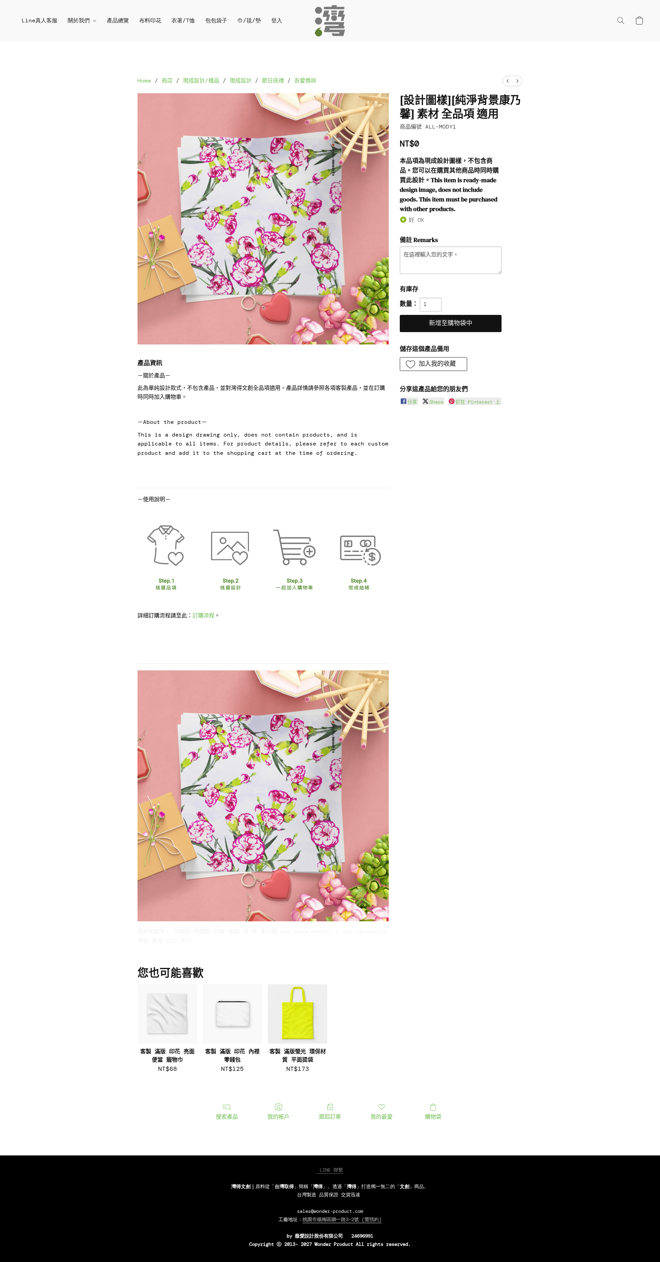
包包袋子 (216, 20)
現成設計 (241, 80)
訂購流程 (203, 615)
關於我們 (80, 20)
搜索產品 (227, 1116)
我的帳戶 (278, 1116)
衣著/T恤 (183, 20)
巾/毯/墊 (249, 20)
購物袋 (433, 1116)
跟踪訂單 (330, 1116)
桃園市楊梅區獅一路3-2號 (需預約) (342, 1219)
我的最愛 (382, 1116)
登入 (276, 20)
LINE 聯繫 (330, 1170)
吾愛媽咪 (305, 80)
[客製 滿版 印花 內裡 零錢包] (232, 1014)
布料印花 (150, 20)
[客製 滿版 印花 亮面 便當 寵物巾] (167, 1014)
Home (144, 80)
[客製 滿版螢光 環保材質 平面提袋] (297, 1014)
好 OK (417, 219)
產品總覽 (118, 20)
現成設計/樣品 (201, 80)
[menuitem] (508, 81)
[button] (330, 20)
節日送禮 (273, 80)
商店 (167, 80)
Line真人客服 (39, 20)
